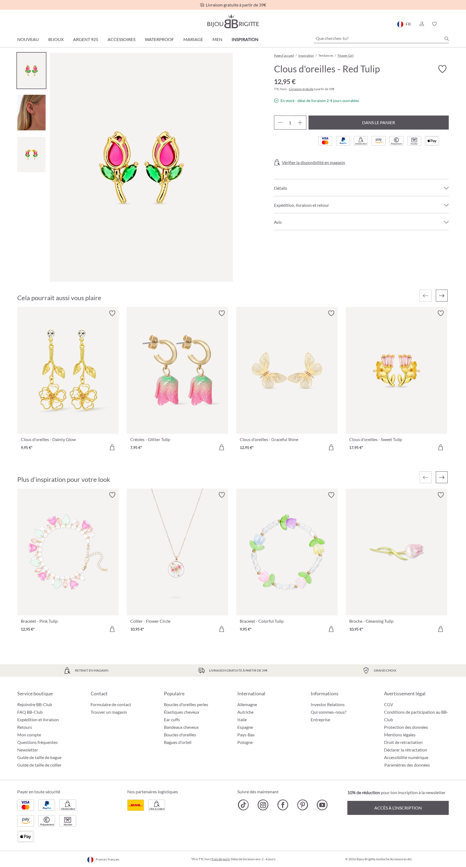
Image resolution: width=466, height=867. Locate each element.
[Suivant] (442, 296)
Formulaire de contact (111, 704)
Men (217, 39)
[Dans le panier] (112, 447)
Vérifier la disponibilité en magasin (313, 162)
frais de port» (221, 859)
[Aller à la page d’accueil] (233, 21)
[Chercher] (446, 38)
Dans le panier (378, 122)
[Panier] (447, 24)
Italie (242, 719)
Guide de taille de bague (39, 757)
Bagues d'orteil (177, 742)
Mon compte (29, 734)
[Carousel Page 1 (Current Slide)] (31, 70)
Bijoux (56, 39)
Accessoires (121, 39)
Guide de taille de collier (39, 764)
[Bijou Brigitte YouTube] (322, 805)
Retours (24, 727)
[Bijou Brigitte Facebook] (283, 805)
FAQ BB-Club (30, 711)
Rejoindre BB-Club (34, 704)
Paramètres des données (407, 765)
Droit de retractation (403, 742)
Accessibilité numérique (406, 757)
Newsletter (27, 749)
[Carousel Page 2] (31, 112)
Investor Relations (328, 704)
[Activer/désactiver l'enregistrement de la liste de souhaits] (442, 69)
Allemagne (247, 704)
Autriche (245, 711)
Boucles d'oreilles (180, 734)
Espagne (245, 727)
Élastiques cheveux (181, 711)
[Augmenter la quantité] (300, 123)
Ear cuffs (172, 719)
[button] (421, 24)
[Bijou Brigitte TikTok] (243, 805)
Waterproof (159, 39)
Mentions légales (400, 734)
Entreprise (320, 719)
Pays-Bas (246, 734)
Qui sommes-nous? (328, 711)
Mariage (193, 39)
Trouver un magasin (109, 711)
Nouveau (28, 39)
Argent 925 (85, 39)
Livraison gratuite (301, 89)
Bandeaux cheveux (181, 727)
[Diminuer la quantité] (280, 123)
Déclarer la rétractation (405, 749)
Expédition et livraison (38, 719)
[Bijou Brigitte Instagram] (263, 805)
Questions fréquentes (37, 742)
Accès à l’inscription (398, 807)
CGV (388, 704)
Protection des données (406, 727)
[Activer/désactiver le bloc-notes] (112, 313)
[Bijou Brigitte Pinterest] (302, 805)
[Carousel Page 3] (31, 154)
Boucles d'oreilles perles (186, 704)
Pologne (245, 742)
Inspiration (245, 39)
